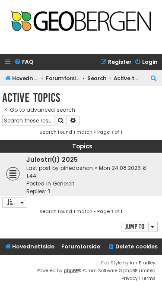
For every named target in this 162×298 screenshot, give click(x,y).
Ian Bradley (143, 263)
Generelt (63, 183)
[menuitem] (23, 62)
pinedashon (76, 168)
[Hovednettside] (81, 24)
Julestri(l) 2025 (52, 159)
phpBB (71, 270)
